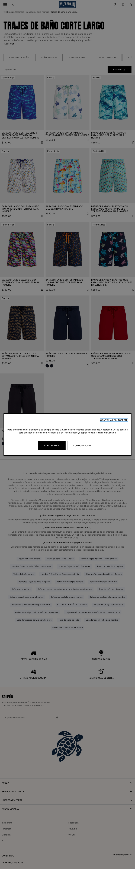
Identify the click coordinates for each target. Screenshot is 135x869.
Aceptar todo (52, 445)
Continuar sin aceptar (114, 420)
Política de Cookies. (106, 432)
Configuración (82, 445)
